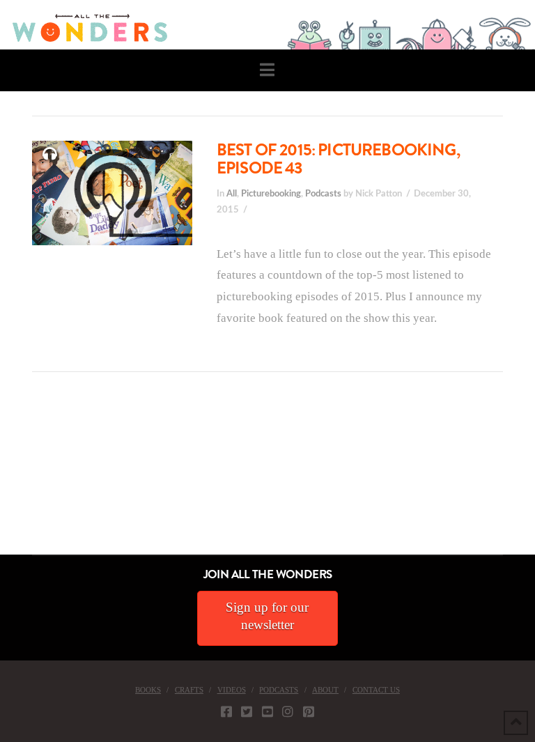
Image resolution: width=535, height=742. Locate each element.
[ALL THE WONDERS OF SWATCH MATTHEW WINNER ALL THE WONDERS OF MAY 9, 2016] (14, 476)
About (325, 690)
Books (148, 690)
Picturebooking (271, 194)
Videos (231, 690)
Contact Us (376, 690)
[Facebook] (226, 711)
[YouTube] (267, 711)
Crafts (189, 690)
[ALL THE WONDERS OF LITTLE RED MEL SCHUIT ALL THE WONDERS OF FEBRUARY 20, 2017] (5, 476)
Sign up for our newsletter (267, 616)
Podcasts (323, 194)
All (231, 194)
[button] (267, 70)
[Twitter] (246, 711)
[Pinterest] (308, 711)
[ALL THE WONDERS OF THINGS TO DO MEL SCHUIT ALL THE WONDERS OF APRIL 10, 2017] (2, 476)
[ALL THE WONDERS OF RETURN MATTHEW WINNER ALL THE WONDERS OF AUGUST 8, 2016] (13, 476)
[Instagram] (287, 711)
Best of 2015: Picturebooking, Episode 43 (338, 158)
